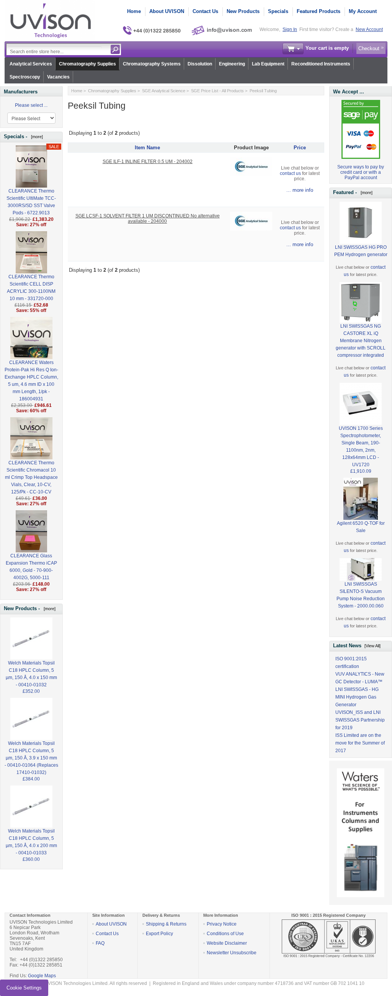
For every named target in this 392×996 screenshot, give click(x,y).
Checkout (368, 48)
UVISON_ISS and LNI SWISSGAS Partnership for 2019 (360, 720)
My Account (363, 11)
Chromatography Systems (152, 64)
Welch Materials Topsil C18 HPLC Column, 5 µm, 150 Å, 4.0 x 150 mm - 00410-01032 (31, 673)
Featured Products (318, 11)
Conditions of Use (225, 933)
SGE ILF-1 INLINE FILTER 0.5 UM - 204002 (148, 161)
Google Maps (42, 975)
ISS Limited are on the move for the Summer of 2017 (360, 743)
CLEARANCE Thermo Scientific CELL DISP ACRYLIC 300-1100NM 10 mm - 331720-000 (31, 287)
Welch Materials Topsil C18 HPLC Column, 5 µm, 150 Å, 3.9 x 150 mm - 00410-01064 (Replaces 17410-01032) (31, 758)
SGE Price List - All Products (217, 90)
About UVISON (166, 11)
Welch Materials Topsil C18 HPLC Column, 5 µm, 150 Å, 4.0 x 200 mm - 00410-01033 (31, 842)
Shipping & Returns (166, 924)
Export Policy (159, 933)
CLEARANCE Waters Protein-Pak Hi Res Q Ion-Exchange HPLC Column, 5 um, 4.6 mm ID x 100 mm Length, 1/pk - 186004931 (31, 381)
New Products (243, 11)
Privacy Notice (222, 924)
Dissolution (200, 64)
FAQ (100, 943)
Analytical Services (31, 64)
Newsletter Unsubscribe (231, 952)
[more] (36, 136)
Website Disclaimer (227, 943)
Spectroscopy (25, 77)
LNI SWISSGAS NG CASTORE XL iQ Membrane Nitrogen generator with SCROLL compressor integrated (360, 340)
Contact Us (205, 11)
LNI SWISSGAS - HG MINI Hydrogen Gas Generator (357, 697)
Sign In (290, 29)
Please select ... (31, 105)
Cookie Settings (24, 988)
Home (134, 11)
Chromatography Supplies (87, 64)
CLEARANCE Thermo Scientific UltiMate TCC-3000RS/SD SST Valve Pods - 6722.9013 (31, 202)
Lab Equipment (268, 64)
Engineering (232, 64)
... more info (299, 190)
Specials (278, 11)
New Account (369, 29)
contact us (290, 173)
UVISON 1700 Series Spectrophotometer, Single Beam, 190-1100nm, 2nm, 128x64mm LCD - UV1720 (361, 446)
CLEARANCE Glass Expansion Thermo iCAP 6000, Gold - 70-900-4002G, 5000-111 (31, 566)
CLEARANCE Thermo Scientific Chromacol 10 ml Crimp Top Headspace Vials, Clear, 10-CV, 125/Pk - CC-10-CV (31, 477)
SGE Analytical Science (163, 90)
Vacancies (58, 77)
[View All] (372, 645)
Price (300, 147)
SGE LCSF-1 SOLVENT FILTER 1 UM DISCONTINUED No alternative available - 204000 (147, 218)
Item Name (147, 147)
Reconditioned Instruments (320, 64)
